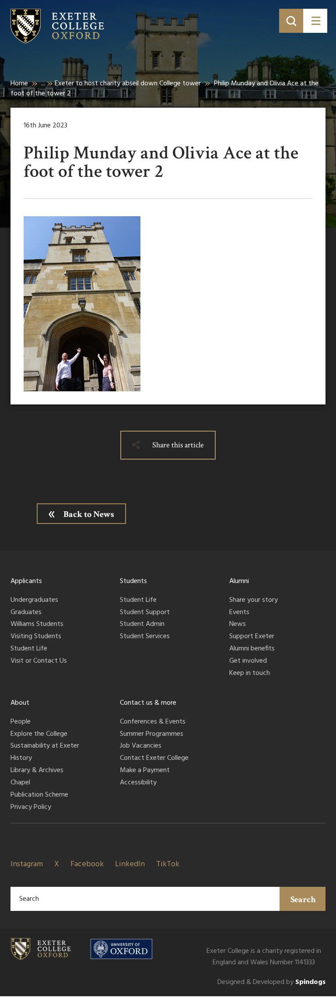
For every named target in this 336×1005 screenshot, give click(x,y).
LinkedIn (130, 864)
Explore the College (38, 734)
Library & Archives (36, 771)
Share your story (253, 600)
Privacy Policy (30, 807)
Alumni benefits (252, 649)
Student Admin (142, 624)
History (21, 758)
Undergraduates (34, 600)
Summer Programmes (151, 734)
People (20, 722)
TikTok (167, 864)
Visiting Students (35, 637)
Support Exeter (251, 637)
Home (19, 83)
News (237, 624)
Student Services (145, 637)
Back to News (88, 514)
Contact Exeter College (154, 758)
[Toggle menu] (315, 21)
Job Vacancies (140, 746)
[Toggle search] (291, 21)
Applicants (26, 581)
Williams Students (36, 624)
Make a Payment (145, 771)
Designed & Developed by (271, 982)
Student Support (145, 613)
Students (133, 581)
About (19, 703)
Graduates (26, 613)
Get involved (248, 661)
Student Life (28, 649)
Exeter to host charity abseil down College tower (128, 83)
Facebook (87, 864)
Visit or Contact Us (38, 661)
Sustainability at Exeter (44, 746)
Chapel (20, 783)
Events (239, 613)
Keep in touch (249, 673)
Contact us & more (148, 703)
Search (303, 899)
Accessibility (138, 783)
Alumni (239, 581)
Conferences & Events (153, 722)
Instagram (26, 864)
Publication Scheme (39, 795)
